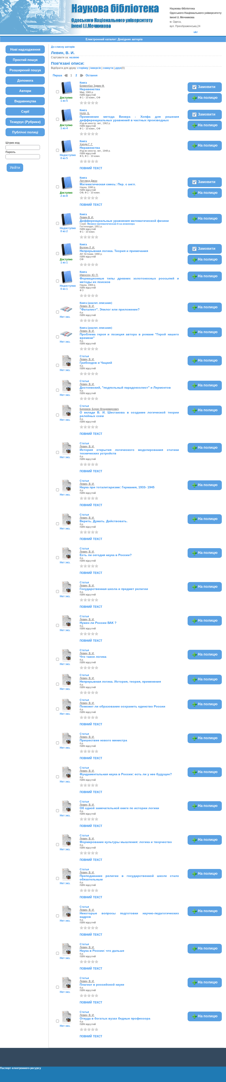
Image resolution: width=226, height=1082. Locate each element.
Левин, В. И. (87, 306)
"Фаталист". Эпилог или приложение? (110, 309)
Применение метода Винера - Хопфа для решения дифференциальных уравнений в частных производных (129, 118)
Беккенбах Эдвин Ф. (92, 85)
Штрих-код (13, 142)
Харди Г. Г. (86, 144)
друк (118, 68)
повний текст (91, 168)
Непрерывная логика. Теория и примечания (114, 251)
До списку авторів (63, 46)
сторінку (82, 68)
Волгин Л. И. (87, 247)
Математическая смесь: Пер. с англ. (108, 184)
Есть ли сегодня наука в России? (106, 555)
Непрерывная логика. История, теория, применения (120, 681)
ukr (196, 32)
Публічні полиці (25, 132)
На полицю (207, 97)
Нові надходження (25, 49)
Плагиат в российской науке (102, 984)
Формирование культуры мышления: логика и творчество (126, 842)
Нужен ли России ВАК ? (98, 623)
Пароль (10, 152)
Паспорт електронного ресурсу (20, 1068)
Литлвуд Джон (88, 180)
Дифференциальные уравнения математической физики (124, 220)
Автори (25, 91)
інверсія (95, 68)
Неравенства (90, 89)
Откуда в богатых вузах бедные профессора (115, 1018)
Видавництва (25, 101)
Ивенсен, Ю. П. (89, 275)
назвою (74, 57)
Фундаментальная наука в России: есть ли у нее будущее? (126, 774)
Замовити (206, 87)
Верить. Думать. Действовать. (104, 521)
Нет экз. (65, 316)
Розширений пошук (25, 70)
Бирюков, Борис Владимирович (99, 409)
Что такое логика (93, 656)
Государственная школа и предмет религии (114, 589)
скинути (108, 68)
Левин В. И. (87, 217)
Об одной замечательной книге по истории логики (119, 808)
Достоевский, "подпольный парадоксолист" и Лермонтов (125, 387)
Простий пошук (25, 60)
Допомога (25, 80)
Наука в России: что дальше (102, 950)
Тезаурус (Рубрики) (25, 122)
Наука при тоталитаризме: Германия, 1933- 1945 (117, 487)
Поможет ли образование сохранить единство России (122, 706)
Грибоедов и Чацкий (96, 362)
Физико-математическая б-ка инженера (111, 223)
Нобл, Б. (85, 113)
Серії (25, 111)
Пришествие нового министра (103, 740)
